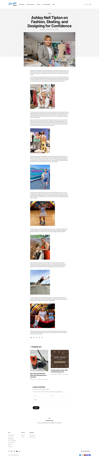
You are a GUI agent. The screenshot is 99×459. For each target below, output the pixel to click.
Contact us (10, 446)
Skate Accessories (30, 4)
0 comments (57, 29)
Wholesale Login (11, 434)
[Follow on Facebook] (9, 451)
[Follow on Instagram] (11, 451)
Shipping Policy (11, 438)
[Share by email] (42, 338)
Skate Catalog (32, 434)
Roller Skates (21, 4)
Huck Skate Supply (46, 4)
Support (38, 4)
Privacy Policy (52, 391)
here (53, 422)
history (50, 13)
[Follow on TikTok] (19, 451)
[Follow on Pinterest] (14, 451)
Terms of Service (58, 391)
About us (23, 434)
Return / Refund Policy (12, 440)
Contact (22, 436)
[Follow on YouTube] (17, 451)
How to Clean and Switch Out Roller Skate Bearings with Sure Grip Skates (38, 375)
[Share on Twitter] (37, 338)
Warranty (10, 444)
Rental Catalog (32, 436)
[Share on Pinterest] (39, 338)
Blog (54, 4)
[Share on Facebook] (34, 338)
